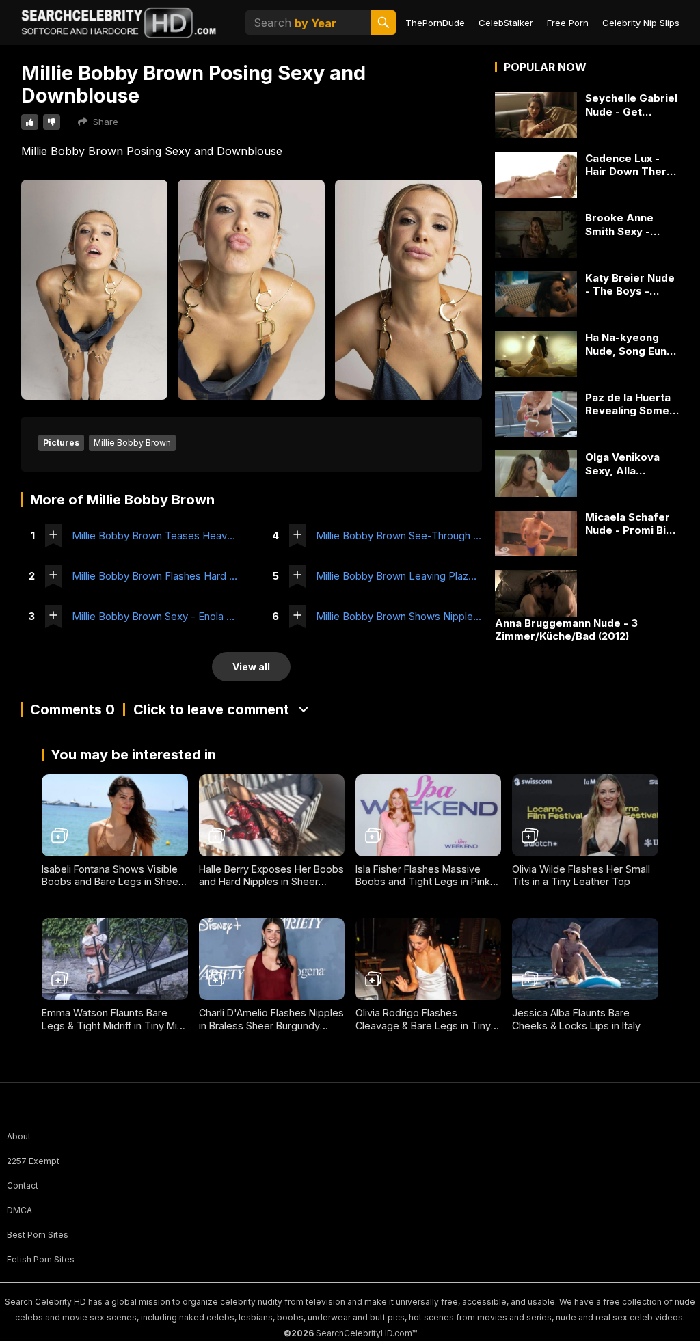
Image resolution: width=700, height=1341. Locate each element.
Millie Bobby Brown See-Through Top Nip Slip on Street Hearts (399, 535)
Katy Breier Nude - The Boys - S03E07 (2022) (630, 284)
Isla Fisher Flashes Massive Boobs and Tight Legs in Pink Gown (422, 881)
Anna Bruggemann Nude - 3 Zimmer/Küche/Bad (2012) (566, 630)
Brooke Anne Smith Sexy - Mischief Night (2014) (622, 224)
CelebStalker (506, 22)
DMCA (19, 1210)
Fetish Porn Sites (41, 1259)
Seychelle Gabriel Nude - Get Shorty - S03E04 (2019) (631, 105)
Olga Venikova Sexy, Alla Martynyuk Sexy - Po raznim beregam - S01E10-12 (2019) (630, 463)
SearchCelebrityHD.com (364, 1333)
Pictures (61, 442)
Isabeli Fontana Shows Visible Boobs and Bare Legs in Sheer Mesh (112, 881)
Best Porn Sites (37, 1235)
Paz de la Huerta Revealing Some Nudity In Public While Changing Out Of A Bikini (628, 404)
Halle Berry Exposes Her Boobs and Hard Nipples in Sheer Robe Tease (271, 881)
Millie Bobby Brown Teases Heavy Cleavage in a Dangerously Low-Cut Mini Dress (155, 535)
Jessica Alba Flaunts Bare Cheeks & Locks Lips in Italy (576, 1019)
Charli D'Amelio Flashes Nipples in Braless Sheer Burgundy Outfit (271, 1025)
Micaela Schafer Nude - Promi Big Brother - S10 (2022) (629, 524)
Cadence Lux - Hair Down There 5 (629, 165)
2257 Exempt (33, 1161)
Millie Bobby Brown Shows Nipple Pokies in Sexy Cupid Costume (399, 616)
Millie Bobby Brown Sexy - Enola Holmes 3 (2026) (155, 616)
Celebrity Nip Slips (640, 22)
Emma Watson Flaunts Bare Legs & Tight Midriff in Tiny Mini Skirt (113, 1025)
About (19, 1136)
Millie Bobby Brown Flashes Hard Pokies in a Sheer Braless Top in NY (155, 575)
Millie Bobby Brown (132, 442)
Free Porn (568, 22)
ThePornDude (435, 22)
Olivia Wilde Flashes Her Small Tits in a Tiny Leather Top (581, 875)
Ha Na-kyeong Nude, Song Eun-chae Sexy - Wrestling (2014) (628, 344)
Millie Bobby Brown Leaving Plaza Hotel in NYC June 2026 (399, 575)
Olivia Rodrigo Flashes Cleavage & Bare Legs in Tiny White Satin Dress (423, 1025)
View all (251, 667)
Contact (22, 1185)
